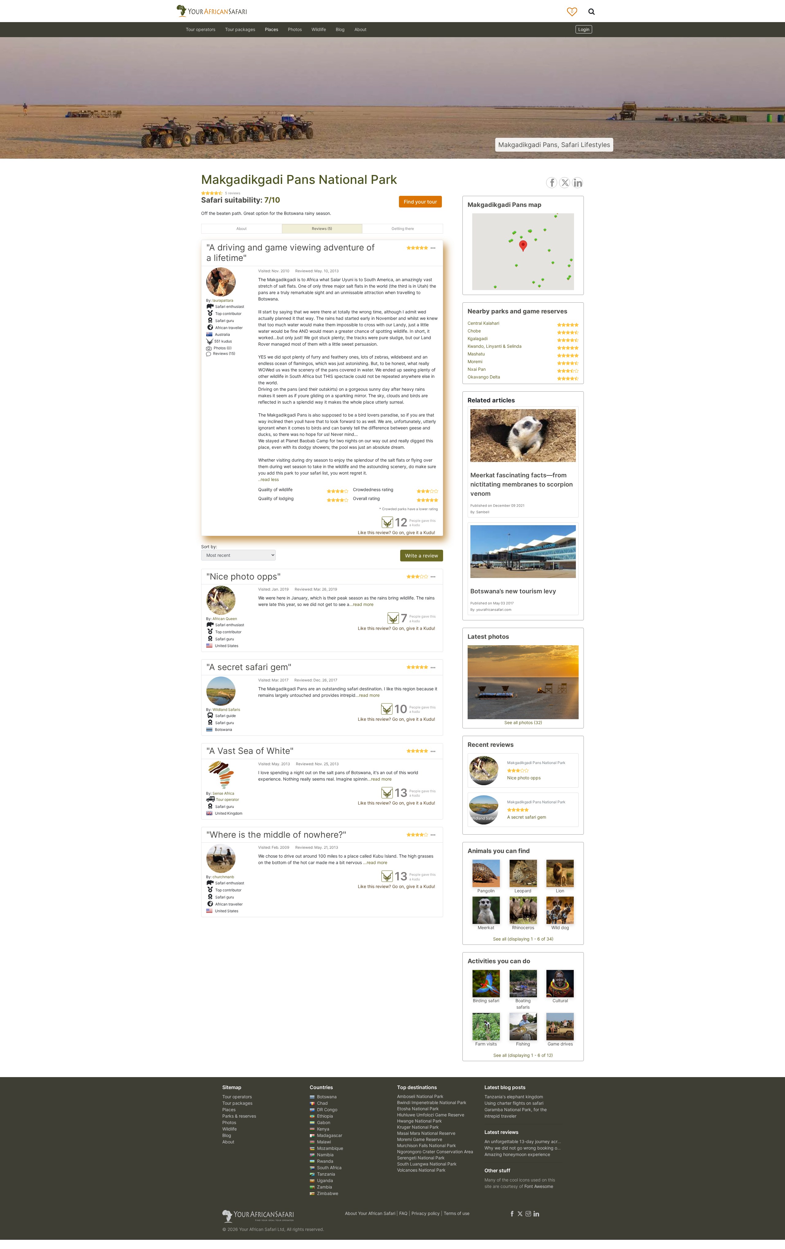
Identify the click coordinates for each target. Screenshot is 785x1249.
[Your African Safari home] (276, 1216)
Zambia (324, 1186)
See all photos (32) (523, 722)
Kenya (322, 1128)
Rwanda (324, 1161)
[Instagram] (528, 1213)
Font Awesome (538, 1186)
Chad (322, 1103)
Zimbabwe (327, 1193)
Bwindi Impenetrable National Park (431, 1102)
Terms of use (456, 1213)
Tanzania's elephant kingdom (513, 1096)
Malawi (323, 1141)
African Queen (225, 618)
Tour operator (227, 799)
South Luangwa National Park (427, 1163)
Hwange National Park (419, 1120)
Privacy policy (426, 1213)
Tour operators (237, 1096)
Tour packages (237, 1103)
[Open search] (591, 11)
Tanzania (325, 1174)
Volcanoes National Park (421, 1170)
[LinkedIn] (535, 1213)
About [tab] (241, 228)
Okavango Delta (484, 376)
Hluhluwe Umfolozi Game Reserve (430, 1114)
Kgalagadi (478, 338)
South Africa (329, 1167)
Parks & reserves (239, 1116)
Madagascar (329, 1135)
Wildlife (319, 29)
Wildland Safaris (226, 709)
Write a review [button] (421, 556)
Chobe (474, 330)
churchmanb (223, 877)
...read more (361, 604)
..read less (268, 479)
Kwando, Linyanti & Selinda (495, 346)
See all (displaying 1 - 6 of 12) (523, 1055)
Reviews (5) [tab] (322, 228)
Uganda (324, 1180)
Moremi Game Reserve (419, 1139)
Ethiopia (324, 1116)
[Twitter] (520, 1213)
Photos (295, 29)
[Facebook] (512, 1213)
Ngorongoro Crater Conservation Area (435, 1151)
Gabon (323, 1122)
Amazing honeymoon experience (517, 1154)
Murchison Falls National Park (426, 1145)
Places (229, 1109)
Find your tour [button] (420, 202)
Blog (340, 29)
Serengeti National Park (421, 1157)
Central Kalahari (483, 323)
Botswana (326, 1096)
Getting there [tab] (403, 228)
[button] (433, 254)
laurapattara (223, 300)
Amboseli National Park (420, 1096)
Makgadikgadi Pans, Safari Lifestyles (554, 145)
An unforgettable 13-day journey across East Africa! (536, 1141)
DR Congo (326, 1109)
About (360, 29)
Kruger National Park (418, 1127)
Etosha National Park (418, 1108)
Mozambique (329, 1148)
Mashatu (476, 353)
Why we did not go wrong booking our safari (528, 1147)
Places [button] (271, 29)
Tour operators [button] (200, 29)
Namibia (325, 1154)
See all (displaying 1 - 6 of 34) (523, 938)
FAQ (404, 1213)
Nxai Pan (477, 369)
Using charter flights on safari (513, 1103)
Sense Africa (223, 793)
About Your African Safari (370, 1213)
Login (583, 29)
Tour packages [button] (240, 29)
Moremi (475, 361)
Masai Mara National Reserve (426, 1133)
